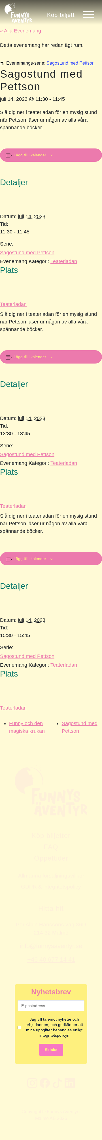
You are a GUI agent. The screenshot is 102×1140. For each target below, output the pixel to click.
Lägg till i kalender (30, 155)
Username (9, 734)
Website (7, 734)
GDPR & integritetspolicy (51, 886)
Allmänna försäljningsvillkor (51, 875)
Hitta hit (51, 908)
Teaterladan (63, 261)
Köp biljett (61, 15)
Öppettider (51, 858)
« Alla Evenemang (20, 31)
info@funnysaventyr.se (51, 945)
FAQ (51, 847)
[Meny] (88, 14)
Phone (6, 734)
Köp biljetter (51, 835)
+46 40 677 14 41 (51, 959)
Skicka (51, 1049)
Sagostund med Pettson (27, 252)
